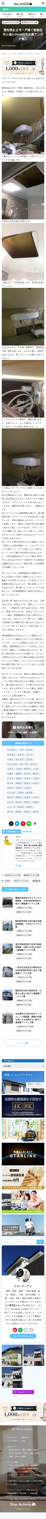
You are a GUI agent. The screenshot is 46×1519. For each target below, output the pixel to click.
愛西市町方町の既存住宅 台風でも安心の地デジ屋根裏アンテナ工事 (28, 993)
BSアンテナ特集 (31, 1465)
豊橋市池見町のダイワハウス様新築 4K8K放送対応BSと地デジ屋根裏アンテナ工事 (28, 901)
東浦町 (29, 792)
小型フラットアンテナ (21, 881)
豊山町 (27, 773)
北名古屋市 (12, 764)
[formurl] (25, 1330)
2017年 (7, 881)
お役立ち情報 (37, 1481)
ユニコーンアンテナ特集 (17, 1469)
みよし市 (11, 807)
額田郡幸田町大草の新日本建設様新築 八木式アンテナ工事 (28, 924)
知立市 (10, 802)
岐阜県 (17, 1450)
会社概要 (23, 1493)
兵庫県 (37, 1453)
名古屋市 (11, 749)
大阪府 (31, 1453)
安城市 (27, 797)
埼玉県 (11, 1453)
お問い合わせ (31, 1490)
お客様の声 (25, 1437)
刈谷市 (36, 797)
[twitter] (11, 823)
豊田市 (10, 797)
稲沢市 (29, 749)
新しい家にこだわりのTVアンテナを (23, 1499)
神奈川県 (18, 1453)
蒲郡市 (27, 811)
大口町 (36, 769)
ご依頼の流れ (12, 1481)
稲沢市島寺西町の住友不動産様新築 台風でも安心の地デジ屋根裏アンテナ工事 (28, 947)
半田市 (10, 788)
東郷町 (19, 773)
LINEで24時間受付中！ (25, 1429)
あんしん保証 (24, 1481)
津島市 (19, 778)
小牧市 (10, 759)
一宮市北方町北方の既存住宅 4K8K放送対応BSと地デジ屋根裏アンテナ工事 (29, 970)
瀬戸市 (33, 764)
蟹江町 (10, 783)
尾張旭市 (11, 754)
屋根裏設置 (36, 881)
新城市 (19, 811)
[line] (29, 823)
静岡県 (29, 1450)
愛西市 (36, 773)
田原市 (36, 811)
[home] (20, 866)
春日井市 (20, 759)
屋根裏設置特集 (32, 1469)
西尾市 (27, 802)
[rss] (20, 1330)
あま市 (10, 778)
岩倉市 (21, 754)
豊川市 (10, 811)
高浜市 (19, 802)
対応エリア (11, 1447)
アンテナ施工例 (12, 1441)
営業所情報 (34, 1493)
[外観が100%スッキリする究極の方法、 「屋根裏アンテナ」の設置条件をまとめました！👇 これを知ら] (12, 1377)
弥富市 (27, 778)
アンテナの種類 (12, 1462)
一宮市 (21, 749)
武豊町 (21, 792)
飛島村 (19, 783)
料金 (23, 1441)
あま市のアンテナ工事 (12, 875)
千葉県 (25, 1453)
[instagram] (16, 866)
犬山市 (29, 754)
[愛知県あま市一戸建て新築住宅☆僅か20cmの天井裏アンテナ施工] (17, 823)
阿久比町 (11, 792)
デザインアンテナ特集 (16, 1465)
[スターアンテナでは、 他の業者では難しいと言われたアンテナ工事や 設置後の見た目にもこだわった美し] (12, 1355)
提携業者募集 (12, 1493)
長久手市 (24, 764)
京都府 (11, 1456)
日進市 (29, 759)
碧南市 (36, 802)
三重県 (23, 1450)
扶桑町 (10, 773)
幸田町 (21, 807)
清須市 (10, 769)
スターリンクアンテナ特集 (18, 1472)
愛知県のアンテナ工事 (31, 875)
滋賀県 (23, 1456)
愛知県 (11, 1450)
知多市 (36, 783)
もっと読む (24, 1043)
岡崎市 (19, 797)
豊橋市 (29, 807)
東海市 (27, 783)
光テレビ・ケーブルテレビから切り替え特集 (24, 1475)
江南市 (19, 769)
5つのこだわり (12, 1437)
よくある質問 (12, 1484)
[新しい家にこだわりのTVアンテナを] (23, 3)
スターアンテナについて (23, 1336)
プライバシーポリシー (15, 1490)
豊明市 (27, 769)
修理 (42, 1475)
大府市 (27, 788)
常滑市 (19, 788)
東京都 (35, 1450)
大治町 (36, 778)
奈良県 (17, 1456)
